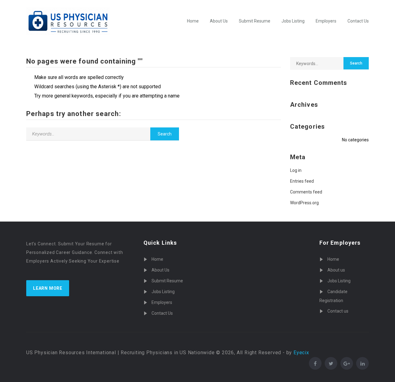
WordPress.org (304, 202)
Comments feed (306, 191)
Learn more (47, 288)
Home (193, 21)
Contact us (337, 311)
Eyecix (301, 352)
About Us (219, 21)
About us (336, 270)
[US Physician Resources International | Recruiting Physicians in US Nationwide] (68, 21)
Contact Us (358, 21)
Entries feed (302, 181)
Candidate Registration (333, 296)
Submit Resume (254, 21)
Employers (326, 21)
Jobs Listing (293, 21)
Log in (295, 170)
